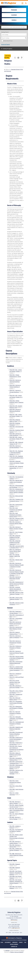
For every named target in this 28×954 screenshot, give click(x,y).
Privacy (21, 942)
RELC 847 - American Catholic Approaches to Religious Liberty (15, 588)
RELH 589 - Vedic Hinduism (16, 789)
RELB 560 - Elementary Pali (16, 426)
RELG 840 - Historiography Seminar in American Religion (16, 766)
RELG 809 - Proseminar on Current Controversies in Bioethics (16, 739)
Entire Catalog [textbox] (5, 34)
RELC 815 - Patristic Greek (16, 559)
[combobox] (14, 27)
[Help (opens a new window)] (21, 58)
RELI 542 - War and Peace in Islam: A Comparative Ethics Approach (16, 810)
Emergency (14, 942)
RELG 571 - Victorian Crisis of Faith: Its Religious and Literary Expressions (16, 668)
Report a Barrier (14, 944)
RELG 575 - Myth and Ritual (16, 677)
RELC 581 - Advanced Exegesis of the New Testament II (14, 542)
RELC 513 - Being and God (16, 496)
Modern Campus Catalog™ (17, 952)
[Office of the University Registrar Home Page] (8, 3)
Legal (2, 942)
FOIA (25, 942)
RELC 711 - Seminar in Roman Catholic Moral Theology (15, 551)
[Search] (26, 37)
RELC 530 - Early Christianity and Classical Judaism (15, 509)
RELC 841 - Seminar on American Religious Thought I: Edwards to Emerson (16, 564)
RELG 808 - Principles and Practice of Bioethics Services (16, 734)
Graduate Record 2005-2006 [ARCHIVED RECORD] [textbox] (13, 27)
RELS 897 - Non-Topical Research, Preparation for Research (15, 872)
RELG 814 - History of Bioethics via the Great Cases (15, 754)
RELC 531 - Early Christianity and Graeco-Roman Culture (15, 514)
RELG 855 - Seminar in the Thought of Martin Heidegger (16, 771)
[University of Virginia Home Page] (14, 937)
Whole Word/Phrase (8, 40)
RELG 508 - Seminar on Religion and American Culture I (15, 623)
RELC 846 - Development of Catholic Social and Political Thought (16, 583)
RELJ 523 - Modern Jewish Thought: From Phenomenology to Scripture (16, 836)
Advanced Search (5, 44)
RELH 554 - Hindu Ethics (15, 786)
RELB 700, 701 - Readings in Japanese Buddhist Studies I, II (16, 452)
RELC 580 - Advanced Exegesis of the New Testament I (14, 537)
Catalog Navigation (7, 48)
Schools (14, 20)
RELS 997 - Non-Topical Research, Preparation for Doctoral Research (15, 881)
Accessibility (8, 942)
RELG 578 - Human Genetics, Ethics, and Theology (14, 682)
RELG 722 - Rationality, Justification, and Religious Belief (16, 718)
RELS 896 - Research (14, 867)
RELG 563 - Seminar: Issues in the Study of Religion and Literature (16, 658)
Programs (14, 10)
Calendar (14, 15)
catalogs (7, 950)
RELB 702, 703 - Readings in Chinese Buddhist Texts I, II (16, 457)
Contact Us (14, 946)
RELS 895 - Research (14, 864)
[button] (22, 3)
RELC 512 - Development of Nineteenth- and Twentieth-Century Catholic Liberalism (16, 490)
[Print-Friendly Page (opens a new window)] (18, 58)
